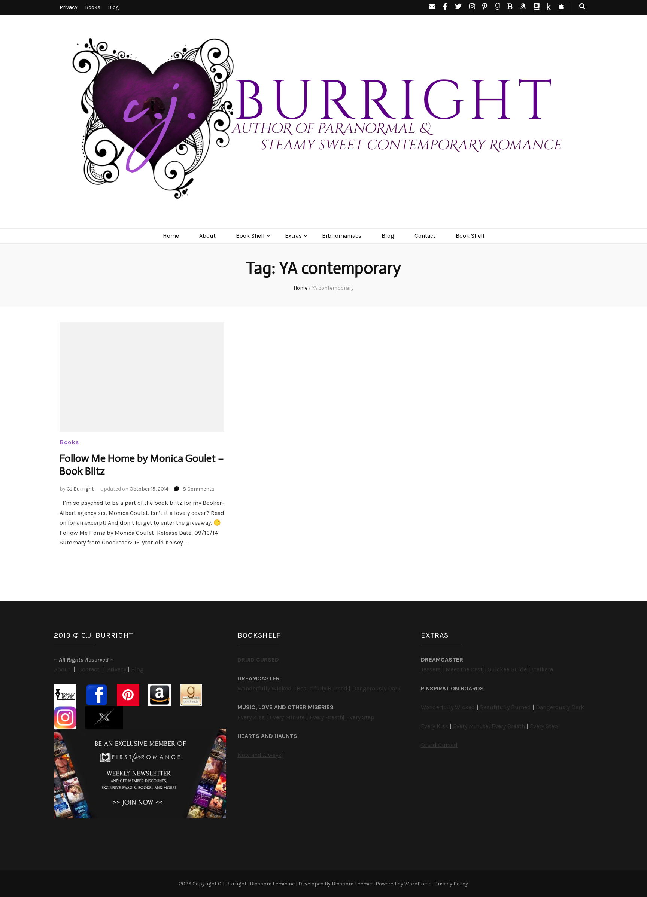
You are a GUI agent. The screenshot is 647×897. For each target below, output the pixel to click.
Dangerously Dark (376, 688)
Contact (424, 235)
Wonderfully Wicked (264, 688)
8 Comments (199, 489)
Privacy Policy (451, 884)
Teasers (431, 669)
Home (171, 235)
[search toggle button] (582, 7)
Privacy (69, 7)
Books (92, 7)
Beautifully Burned (322, 688)
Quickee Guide (507, 669)
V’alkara (542, 669)
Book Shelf (250, 235)
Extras (293, 235)
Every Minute (287, 717)
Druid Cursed (439, 744)
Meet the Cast (464, 669)
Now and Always (259, 755)
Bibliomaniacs (341, 235)
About (207, 235)
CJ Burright (80, 489)
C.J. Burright (233, 884)
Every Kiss (251, 717)
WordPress (418, 884)
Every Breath (326, 717)
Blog (113, 7)
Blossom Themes (353, 884)
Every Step (360, 717)
